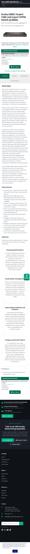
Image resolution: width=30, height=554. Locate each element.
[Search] (21, 523)
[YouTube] (8, 530)
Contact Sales (16, 444)
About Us (4, 478)
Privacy (3, 498)
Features (14, 76)
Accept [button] (15, 551)
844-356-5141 (8, 440)
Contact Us (4, 462)
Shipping (3, 490)
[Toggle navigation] (3, 5)
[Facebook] (2, 530)
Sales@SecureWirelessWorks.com (14, 516)
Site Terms (4, 495)
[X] (5, 530)
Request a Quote (22, 440)
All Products (4, 474)
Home (3, 457)
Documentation (15, 81)
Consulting (4, 481)
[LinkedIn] (10, 530)
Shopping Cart (5, 459)
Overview (4, 76)
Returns (3, 493)
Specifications (24, 76)
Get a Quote (15, 67)
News (3, 476)
